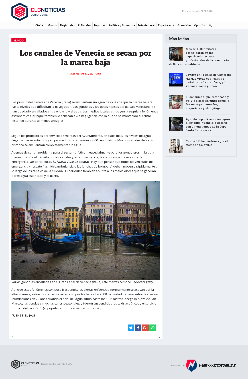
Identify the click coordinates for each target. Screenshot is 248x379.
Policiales (84, 25)
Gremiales (184, 25)
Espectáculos (166, 25)
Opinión (199, 25)
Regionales (67, 25)
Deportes (99, 25)
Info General (146, 25)
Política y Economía (122, 25)
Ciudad (39, 25)
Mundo (52, 25)
